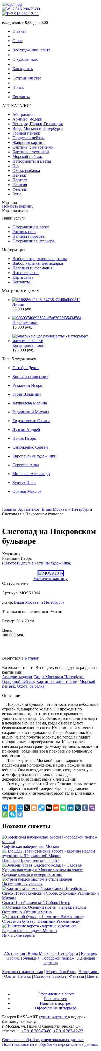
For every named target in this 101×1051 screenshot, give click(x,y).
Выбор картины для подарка (37, 263)
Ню (15, 166)
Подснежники (25, 322)
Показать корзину (17, 206)
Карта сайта (22, 277)
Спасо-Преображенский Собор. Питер (36, 902)
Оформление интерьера (33, 241)
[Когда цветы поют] (55, 340)
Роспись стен (24, 231)
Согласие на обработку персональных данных (43, 1039)
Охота (9, 976)
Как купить (22, 68)
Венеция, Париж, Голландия (37, 124)
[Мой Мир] (20, 807)
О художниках (25, 59)
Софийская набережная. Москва (30, 846)
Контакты (21, 97)
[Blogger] (34, 807)
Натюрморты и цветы (31, 161)
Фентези (19, 189)
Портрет (19, 180)
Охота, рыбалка (26, 170)
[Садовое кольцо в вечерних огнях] (50, 870)
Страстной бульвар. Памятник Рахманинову (41, 921)
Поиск (18, 87)
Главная (19, 31)
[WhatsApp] (5, 814)
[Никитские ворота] (50, 930)
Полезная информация (32, 268)
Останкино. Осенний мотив (27, 912)
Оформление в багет (30, 227)
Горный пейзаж (26, 133)
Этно (16, 194)
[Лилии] (46, 299)
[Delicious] (41, 807)
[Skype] (12, 814)
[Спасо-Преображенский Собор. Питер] (50, 898)
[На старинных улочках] (37, 879)
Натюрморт (88, 971)
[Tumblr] (85, 807)
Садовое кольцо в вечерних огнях (32, 874)
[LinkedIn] (70, 807)
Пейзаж (19, 175)
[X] (27, 807)
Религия (19, 184)
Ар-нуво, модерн (27, 119)
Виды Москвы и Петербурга (37, 128)
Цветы (93, 976)
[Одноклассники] (12, 807)
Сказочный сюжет (50, 976)
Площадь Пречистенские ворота (30, 860)
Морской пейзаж (27, 156)
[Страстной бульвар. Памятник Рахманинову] (43, 916)
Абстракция (22, 114)
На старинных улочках (22, 884)
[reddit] (56, 807)
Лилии (18, 304)
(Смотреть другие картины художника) (36, 563)
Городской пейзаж (28, 138)
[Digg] (49, 807)
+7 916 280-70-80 (25, 9)
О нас (17, 40)
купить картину (53, 1017)
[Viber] (92, 807)
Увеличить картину (50, 578)
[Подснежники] (46, 318)
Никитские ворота (18, 935)
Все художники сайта (31, 50)
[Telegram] (20, 814)
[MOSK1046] (51, 573)
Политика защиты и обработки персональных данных (50, 1044)
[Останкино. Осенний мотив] (44, 907)
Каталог (32, 658)
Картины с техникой (30, 152)
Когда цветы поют (28, 345)
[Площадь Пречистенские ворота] (50, 856)
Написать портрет (28, 236)
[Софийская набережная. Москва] (50, 842)
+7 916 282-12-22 (24, 13)
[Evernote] (63, 807)
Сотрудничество (26, 78)
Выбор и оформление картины (39, 258)
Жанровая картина (28, 142)
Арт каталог (29, 509)
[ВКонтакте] (5, 807)
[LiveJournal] (78, 807)
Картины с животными (33, 147)
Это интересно (25, 272)
